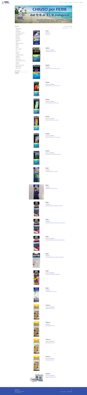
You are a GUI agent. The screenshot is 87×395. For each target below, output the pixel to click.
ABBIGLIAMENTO (18, 28)
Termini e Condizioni (63, 391)
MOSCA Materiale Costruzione (20, 60)
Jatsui (47, 31)
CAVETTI (17, 46)
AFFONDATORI (18, 31)
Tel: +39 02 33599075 (18, 392)
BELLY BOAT (18, 37)
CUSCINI (17, 47)
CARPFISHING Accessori (19, 43)
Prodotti (66, 26)
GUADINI (17, 53)
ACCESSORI (17, 30)
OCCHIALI (17, 63)
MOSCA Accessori (18, 59)
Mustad (47, 48)
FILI (16, 50)
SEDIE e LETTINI (18, 68)
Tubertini (48, 373)
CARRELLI (17, 44)
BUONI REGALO (18, 40)
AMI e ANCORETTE (19, 34)
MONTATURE (70, 26)
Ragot (47, 168)
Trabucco (48, 305)
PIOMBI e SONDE (18, 66)
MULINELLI (17, 62)
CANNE (17, 41)
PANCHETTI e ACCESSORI (20, 65)
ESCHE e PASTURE (19, 49)
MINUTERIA (17, 56)
